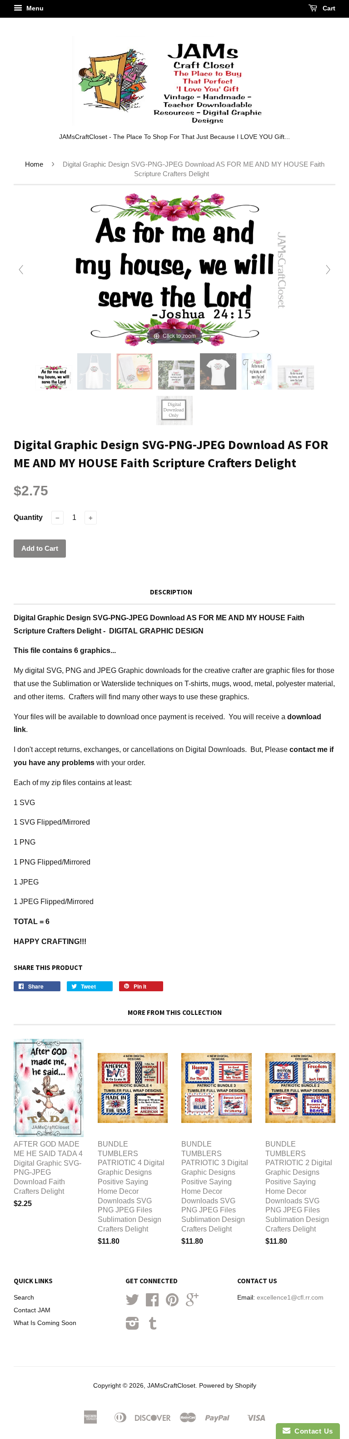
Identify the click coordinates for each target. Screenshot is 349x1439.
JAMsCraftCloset (171, 1385)
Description (171, 592)
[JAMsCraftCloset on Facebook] (152, 1303)
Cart (328, 8)
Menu (34, 8)
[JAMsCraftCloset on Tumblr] (153, 1326)
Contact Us (311, 1431)
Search (24, 1297)
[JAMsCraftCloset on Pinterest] (172, 1303)
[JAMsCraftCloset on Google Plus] (192, 1303)
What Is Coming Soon (45, 1323)
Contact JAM (32, 1310)
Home (34, 164)
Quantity (28, 517)
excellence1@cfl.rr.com (290, 1297)
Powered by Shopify (227, 1385)
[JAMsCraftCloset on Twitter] (132, 1303)
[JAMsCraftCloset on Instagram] (132, 1326)
